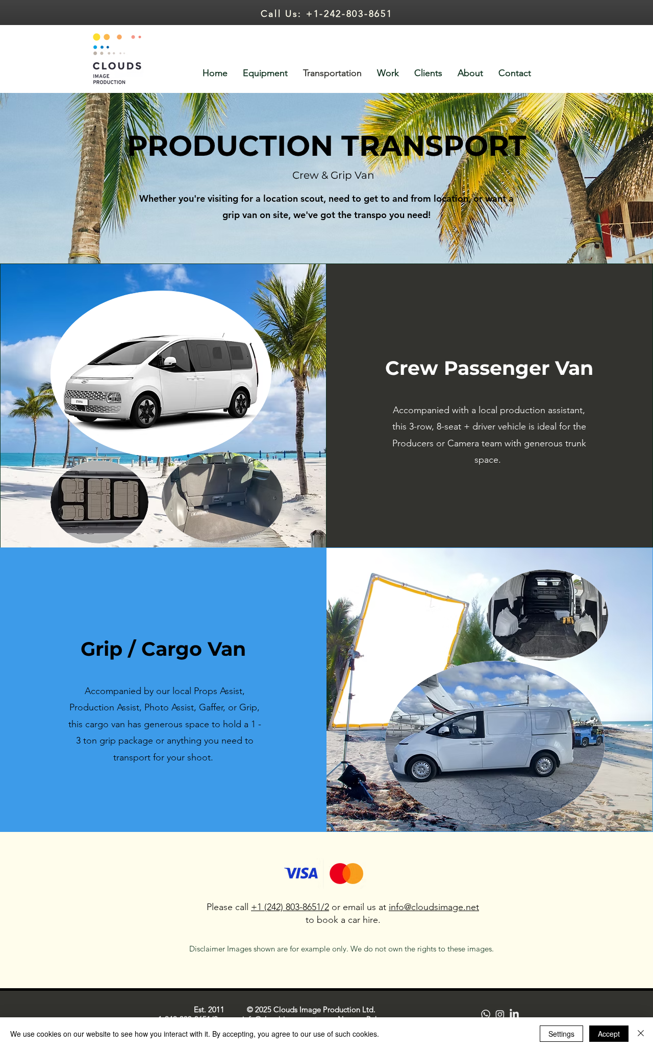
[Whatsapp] (485, 1014)
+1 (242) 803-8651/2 (290, 907)
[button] (388, 73)
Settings (561, 1034)
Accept (609, 1034)
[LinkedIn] (514, 1014)
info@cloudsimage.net (434, 907)
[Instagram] (500, 1014)
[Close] (641, 1033)
